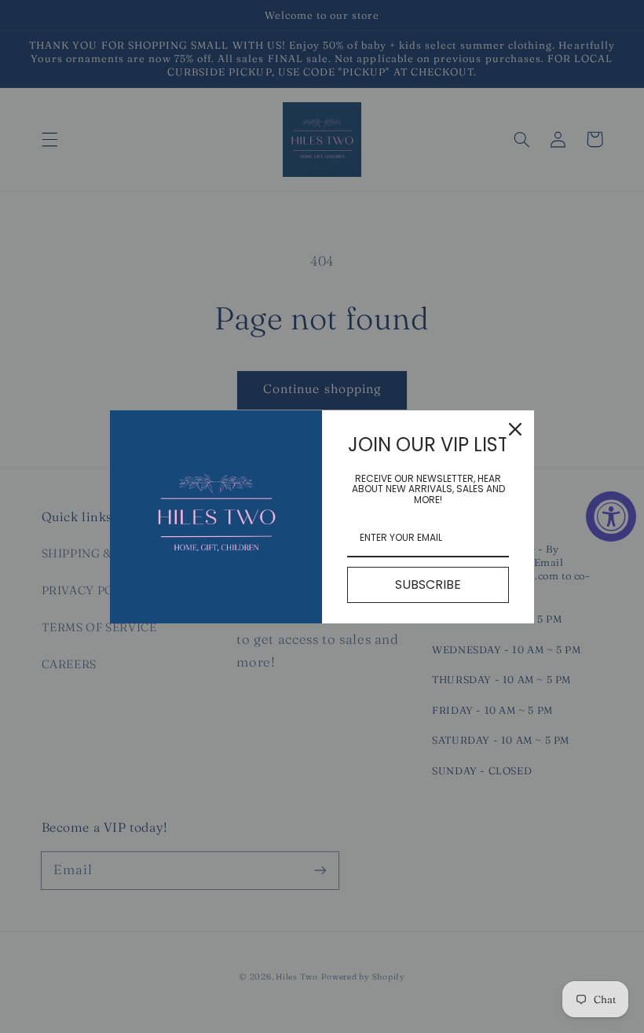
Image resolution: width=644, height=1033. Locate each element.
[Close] (515, 429)
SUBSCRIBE (428, 584)
